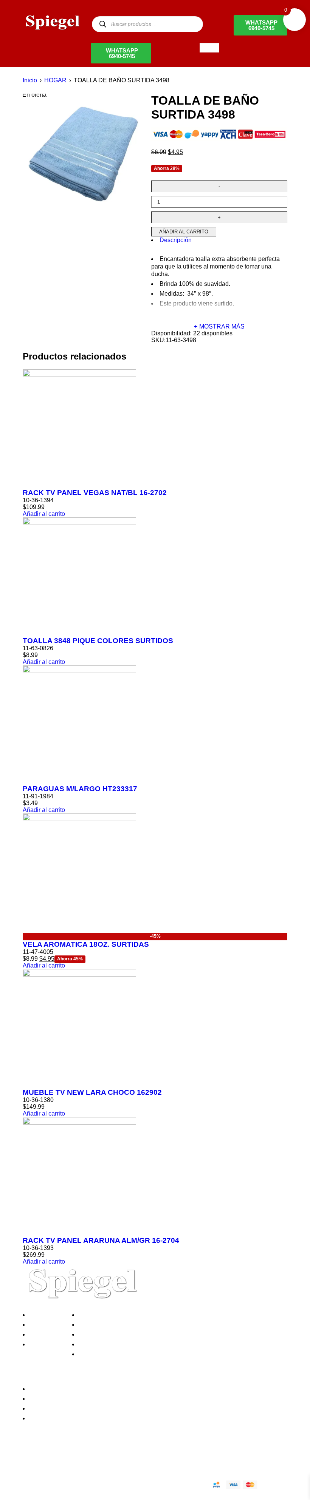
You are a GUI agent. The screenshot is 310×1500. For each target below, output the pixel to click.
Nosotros (43, 1315)
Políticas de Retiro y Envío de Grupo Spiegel (140, 1334)
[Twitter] (52, 1458)
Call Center (96, 1354)
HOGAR (55, 80)
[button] (44, 514)
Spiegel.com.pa (85, 1483)
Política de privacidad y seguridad (126, 1315)
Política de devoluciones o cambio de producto (143, 1324)
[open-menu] (209, 47)
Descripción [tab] (176, 240)
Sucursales (46, 1324)
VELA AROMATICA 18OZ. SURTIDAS (86, 944)
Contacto (43, 1344)
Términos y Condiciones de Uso (124, 1344)
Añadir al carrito (183, 232)
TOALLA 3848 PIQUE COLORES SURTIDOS (98, 641)
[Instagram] (73, 1458)
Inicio (30, 80)
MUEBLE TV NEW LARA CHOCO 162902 (92, 1092)
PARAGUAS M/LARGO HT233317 (80, 789)
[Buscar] (102, 24)
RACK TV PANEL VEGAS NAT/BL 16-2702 (95, 493)
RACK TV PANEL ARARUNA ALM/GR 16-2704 (101, 1240)
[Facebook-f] (32, 1458)
